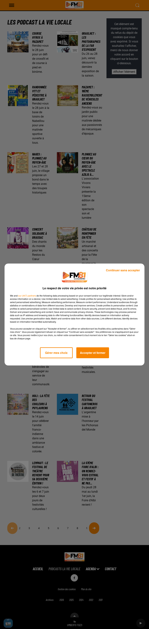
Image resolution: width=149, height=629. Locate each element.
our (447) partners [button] (27, 295)
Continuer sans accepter (123, 270)
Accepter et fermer (92, 353)
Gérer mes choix (56, 353)
